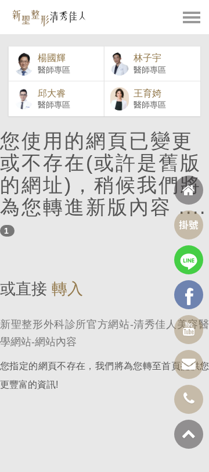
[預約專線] (188, 399)
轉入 (67, 289)
